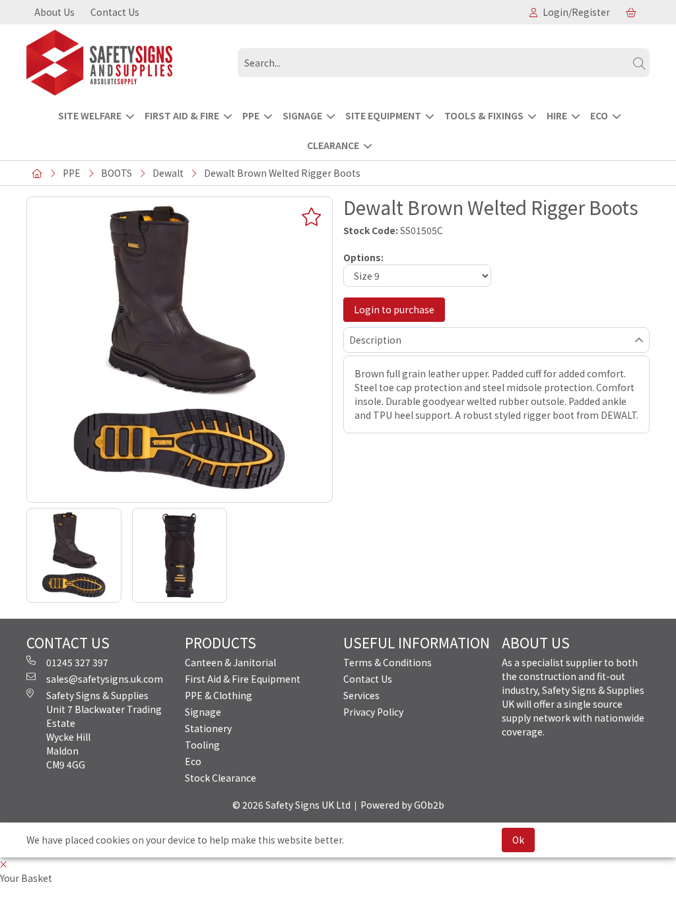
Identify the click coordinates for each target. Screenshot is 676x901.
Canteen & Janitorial (230, 662)
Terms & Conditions (387, 662)
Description (375, 339)
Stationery (208, 728)
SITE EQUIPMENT (383, 115)
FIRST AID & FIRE (182, 115)
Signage (203, 711)
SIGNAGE (302, 115)
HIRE (557, 115)
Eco (193, 761)
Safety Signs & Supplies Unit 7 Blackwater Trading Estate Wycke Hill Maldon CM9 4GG (104, 730)
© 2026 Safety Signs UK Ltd (291, 804)
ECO (599, 115)
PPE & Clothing (218, 695)
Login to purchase (394, 309)
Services (361, 695)
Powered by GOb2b (402, 804)
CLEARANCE (333, 145)
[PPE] (126, 63)
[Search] (639, 62)
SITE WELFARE (89, 115)
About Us (54, 11)
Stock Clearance (220, 777)
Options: (363, 257)
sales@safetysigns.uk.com (104, 678)
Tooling (202, 744)
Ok (518, 839)
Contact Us (114, 11)
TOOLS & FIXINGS (484, 115)
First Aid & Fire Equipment (242, 678)
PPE (250, 115)
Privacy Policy (373, 711)
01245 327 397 (77, 662)
